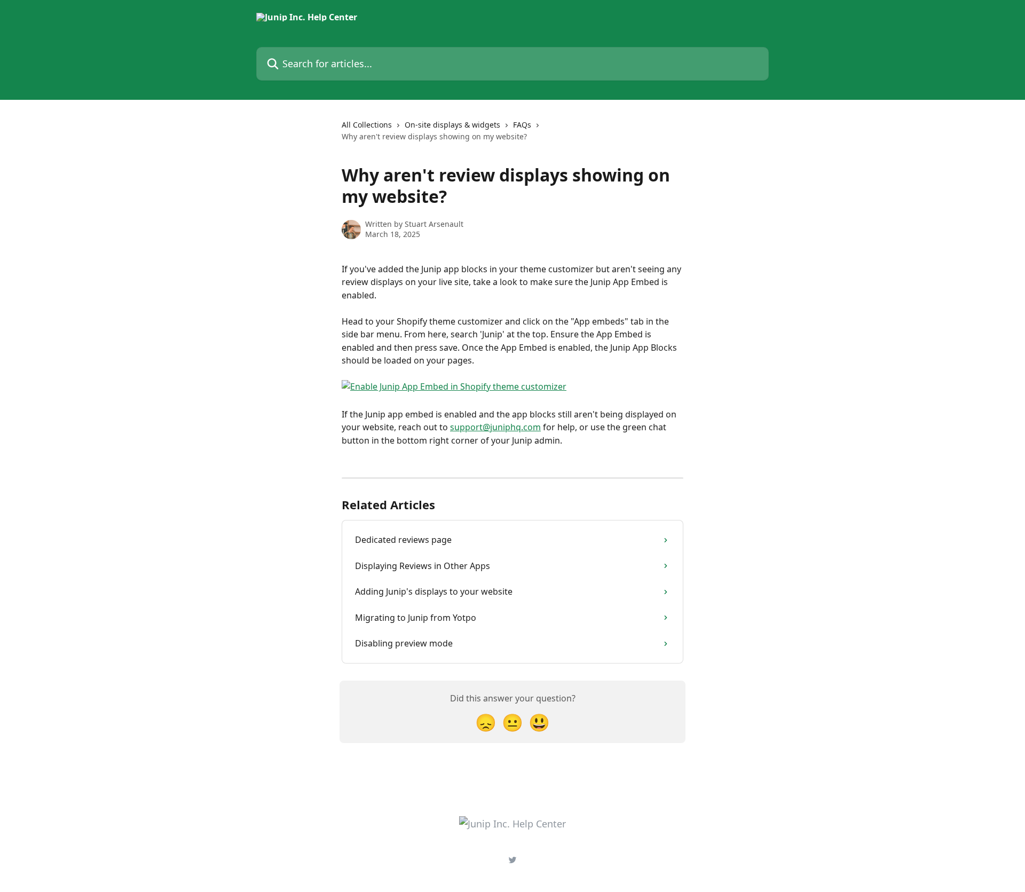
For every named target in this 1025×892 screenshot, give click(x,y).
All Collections (367, 125)
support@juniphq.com (495, 427)
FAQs (522, 125)
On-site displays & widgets (452, 125)
